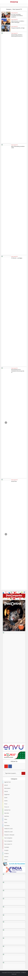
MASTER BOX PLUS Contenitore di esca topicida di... (17, 371)
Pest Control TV (14, 12)
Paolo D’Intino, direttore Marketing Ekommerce (16, 35)
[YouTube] (6, 766)
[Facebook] (10, 766)
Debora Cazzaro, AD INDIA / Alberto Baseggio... (17, 21)
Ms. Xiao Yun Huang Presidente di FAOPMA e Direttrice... (17, 16)
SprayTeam (14, 481)
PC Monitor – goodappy (16, 258)
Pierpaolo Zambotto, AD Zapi (17, 28)
